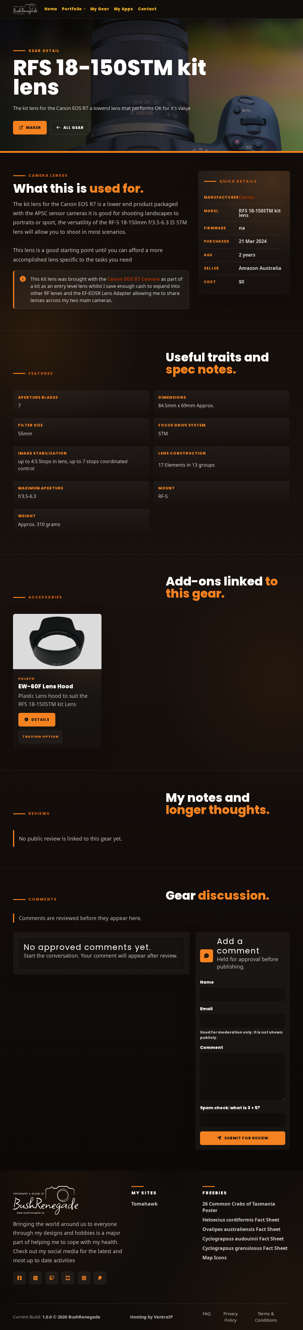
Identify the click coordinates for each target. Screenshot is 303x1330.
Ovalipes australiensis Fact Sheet (241, 1229)
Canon (246, 197)
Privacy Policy (230, 1317)
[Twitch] (51, 1277)
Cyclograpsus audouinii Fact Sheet (243, 1239)
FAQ (207, 1313)
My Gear (99, 9)
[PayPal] (100, 1277)
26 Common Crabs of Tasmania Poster (238, 1207)
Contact (147, 9)
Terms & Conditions (266, 1317)
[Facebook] (19, 1277)
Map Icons (214, 1258)
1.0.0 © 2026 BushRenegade (71, 1317)
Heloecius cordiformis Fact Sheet (240, 1220)
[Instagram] (84, 1277)
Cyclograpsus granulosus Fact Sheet (245, 1248)
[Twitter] (35, 1277)
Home (50, 9)
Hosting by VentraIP (151, 1317)
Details (40, 719)
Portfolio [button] (72, 9)
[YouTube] (67, 1277)
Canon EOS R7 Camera (133, 279)
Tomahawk (144, 1204)
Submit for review (246, 1138)
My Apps (123, 9)
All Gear (73, 127)
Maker (33, 127)
